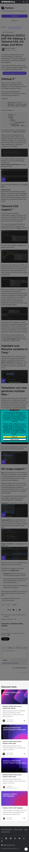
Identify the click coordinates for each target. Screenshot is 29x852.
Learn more (14, 421)
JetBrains (13, 848)
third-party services (18, 430)
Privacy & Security (6, 829)
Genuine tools (5, 832)
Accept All (14, 437)
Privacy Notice (8, 428)
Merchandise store (9, 845)
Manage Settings (14, 439)
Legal (25, 829)
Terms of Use (20, 428)
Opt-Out (14, 434)
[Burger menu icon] (27, 1)
